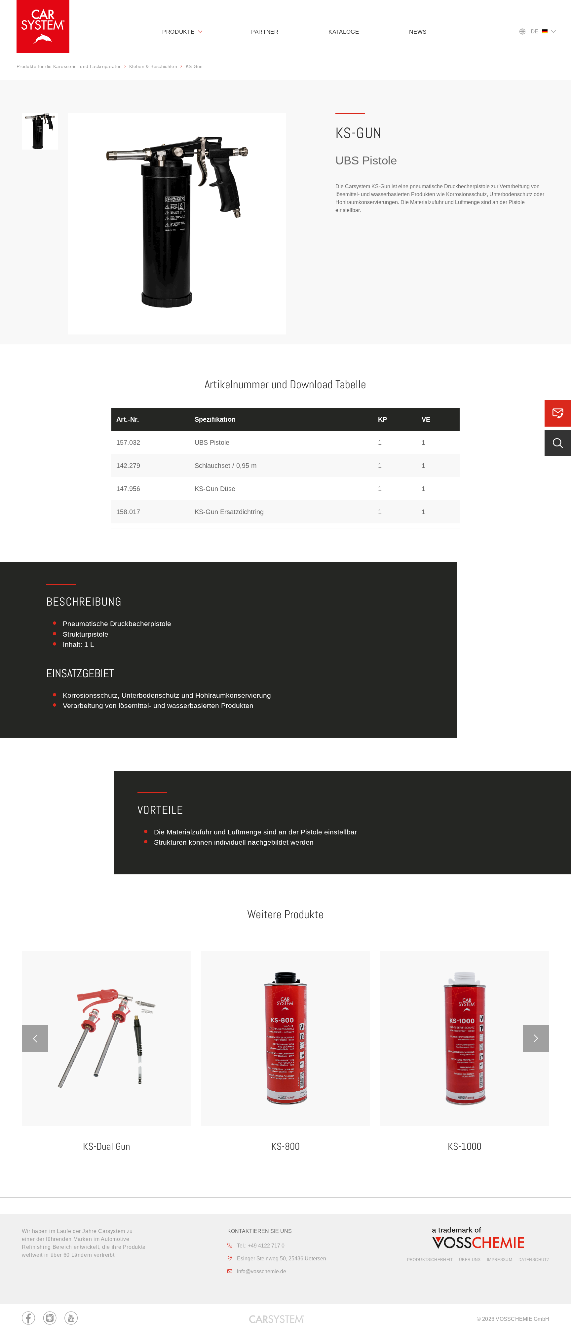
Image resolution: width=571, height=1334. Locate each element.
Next (536, 1038)
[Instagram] (50, 1319)
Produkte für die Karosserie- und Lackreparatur (69, 66)
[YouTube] (71, 1319)
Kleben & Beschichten (153, 66)
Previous (35, 1038)
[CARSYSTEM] (43, 26)
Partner (265, 32)
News (418, 32)
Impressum (499, 1259)
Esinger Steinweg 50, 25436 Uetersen (281, 1258)
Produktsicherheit (430, 1259)
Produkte (178, 32)
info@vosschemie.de (261, 1271)
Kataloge (343, 32)
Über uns (470, 1259)
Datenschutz (533, 1259)
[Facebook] (28, 1319)
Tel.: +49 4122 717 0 (260, 1245)
